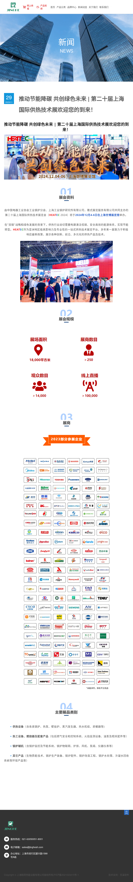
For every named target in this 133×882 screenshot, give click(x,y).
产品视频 (43, 7)
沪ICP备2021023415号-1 (66, 874)
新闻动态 (82, 7)
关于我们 (93, 7)
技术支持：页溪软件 (119, 874)
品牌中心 (71, 7)
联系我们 (104, 7)
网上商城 (30, 7)
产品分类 (61, 7)
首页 (52, 7)
